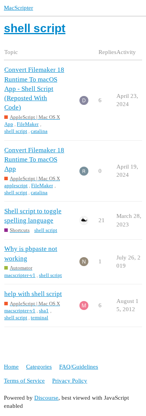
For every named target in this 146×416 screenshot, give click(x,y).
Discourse (46, 398)
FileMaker (28, 124)
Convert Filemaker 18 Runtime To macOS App (34, 159)
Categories (39, 367)
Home (11, 367)
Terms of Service (24, 381)
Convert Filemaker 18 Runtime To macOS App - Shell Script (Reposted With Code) (34, 88)
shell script (15, 131)
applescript (16, 185)
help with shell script (33, 294)
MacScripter (18, 8)
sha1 (44, 310)
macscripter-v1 (19, 275)
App (8, 124)
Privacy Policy (69, 381)
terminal (39, 317)
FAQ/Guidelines (78, 367)
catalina (39, 131)
